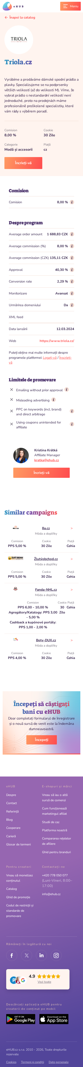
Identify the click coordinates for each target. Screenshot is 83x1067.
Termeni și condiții (32, 1062)
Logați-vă (50, 357)
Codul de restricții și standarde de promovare (19, 910)
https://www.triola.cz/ (57, 341)
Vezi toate (44, 982)
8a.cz (46, 528)
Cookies (11, 1062)
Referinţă (12, 811)
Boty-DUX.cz (46, 640)
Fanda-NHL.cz (46, 589)
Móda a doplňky (46, 534)
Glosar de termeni (18, 844)
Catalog (11, 889)
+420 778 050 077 (55, 875)
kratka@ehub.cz (46, 460)
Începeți (41, 739)
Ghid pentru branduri (56, 852)
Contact (11, 803)
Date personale (59, 1062)
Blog (9, 820)
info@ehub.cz (51, 894)
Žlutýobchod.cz (46, 559)
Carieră (11, 836)
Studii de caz (50, 822)
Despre (11, 795)
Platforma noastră (54, 830)
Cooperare (13, 828)
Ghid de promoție (18, 897)
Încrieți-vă (23, 163)
